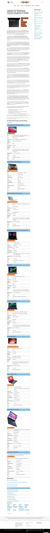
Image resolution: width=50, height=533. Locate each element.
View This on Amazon (11, 427)
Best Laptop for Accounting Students (12, 480)
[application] (39, 6)
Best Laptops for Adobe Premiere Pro (12, 489)
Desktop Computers (27, 5)
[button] (42, 2)
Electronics (37, 5)
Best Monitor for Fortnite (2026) (38, 33)
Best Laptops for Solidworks (11, 497)
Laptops (18, 5)
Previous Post (9, 513)
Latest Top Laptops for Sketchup (11, 499)
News (33, 5)
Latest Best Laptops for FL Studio (12, 494)
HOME (15, 5)
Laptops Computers (17, 14)
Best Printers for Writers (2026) (38, 17)
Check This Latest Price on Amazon (13, 346)
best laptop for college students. (11, 118)
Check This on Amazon (11, 133)
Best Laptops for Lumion (10, 496)
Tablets (22, 5)
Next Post (28, 513)
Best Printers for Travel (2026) (38, 36)
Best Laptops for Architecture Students (12, 491)
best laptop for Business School (20, 117)
